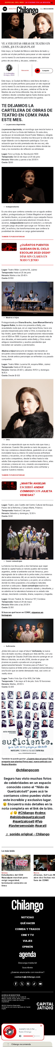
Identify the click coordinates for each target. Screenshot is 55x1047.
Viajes (27, 940)
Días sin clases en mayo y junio (35, 252)
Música (36, 873)
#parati (40, 825)
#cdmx (40, 813)
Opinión (27, 946)
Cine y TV (27, 935)
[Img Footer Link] (27, 955)
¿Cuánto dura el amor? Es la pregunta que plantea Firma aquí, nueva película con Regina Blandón (27, 761)
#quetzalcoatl (23, 821)
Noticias (5, 873)
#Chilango (26, 813)
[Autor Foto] (9, 67)
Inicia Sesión (48, 9)
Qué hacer (27, 923)
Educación (25, 70)
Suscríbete (27, 967)
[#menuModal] (5, 9)
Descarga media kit (27, 963)
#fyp (38, 821)
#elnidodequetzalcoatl (27, 817)
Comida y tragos (27, 929)
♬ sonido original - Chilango (28, 834)
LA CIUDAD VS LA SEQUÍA (37, 2)
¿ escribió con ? (36, 489)
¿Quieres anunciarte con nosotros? (27, 972)
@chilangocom (27, 770)
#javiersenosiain (21, 825)
